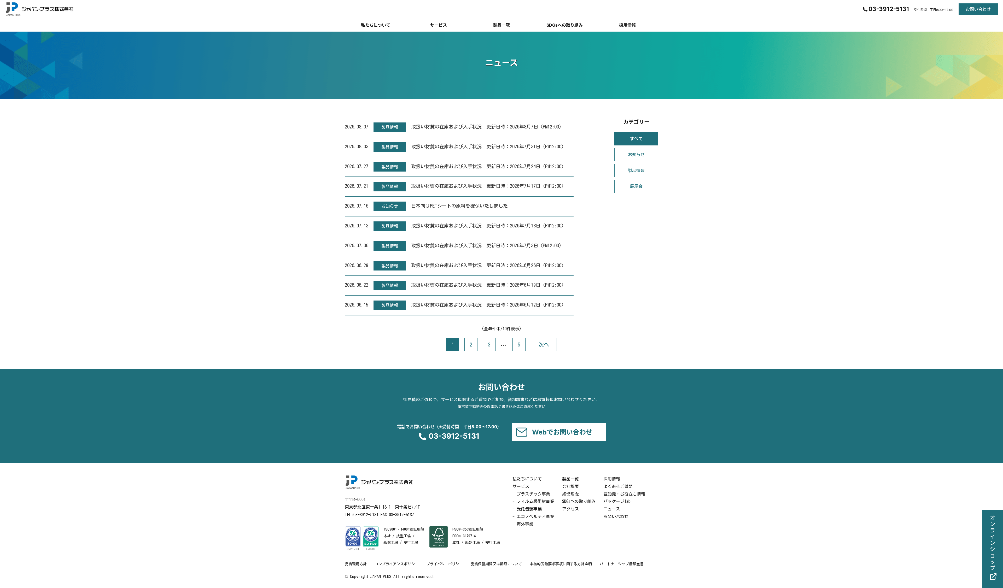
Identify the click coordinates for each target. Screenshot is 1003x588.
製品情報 (636, 170)
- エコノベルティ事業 (533, 516)
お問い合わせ (615, 516)
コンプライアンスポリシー (396, 564)
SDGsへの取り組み (579, 501)
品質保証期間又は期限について (496, 564)
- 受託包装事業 (527, 509)
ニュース (611, 509)
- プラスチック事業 (531, 494)
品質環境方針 (356, 564)
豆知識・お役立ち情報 (624, 494)
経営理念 (570, 494)
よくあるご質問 (618, 486)
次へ (544, 344)
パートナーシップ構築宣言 (622, 564)
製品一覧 (570, 479)
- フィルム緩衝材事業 (533, 501)
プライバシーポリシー (444, 564)
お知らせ (636, 154)
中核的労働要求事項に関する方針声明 (561, 564)
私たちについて (527, 479)
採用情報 (611, 479)
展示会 (636, 186)
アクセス (570, 509)
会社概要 (570, 486)
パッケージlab (617, 501)
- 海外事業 (522, 524)
